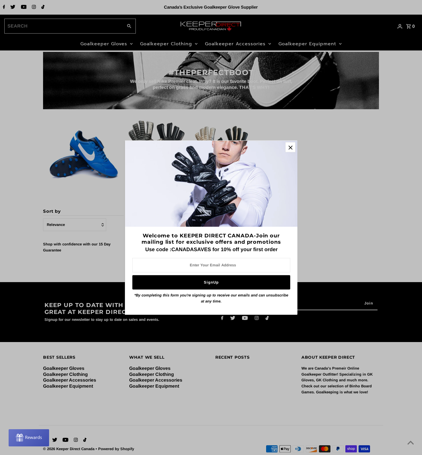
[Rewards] (29, 437)
